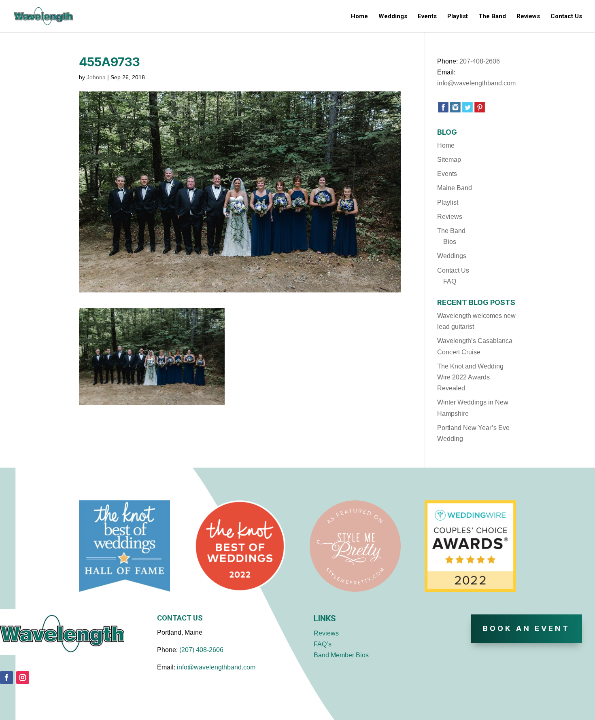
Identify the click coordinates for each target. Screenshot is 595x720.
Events (427, 16)
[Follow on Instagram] (22, 677)
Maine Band (454, 187)
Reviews (528, 16)
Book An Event (526, 628)
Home (359, 16)
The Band (492, 16)
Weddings (392, 16)
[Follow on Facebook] (6, 677)
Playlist (457, 16)
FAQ (449, 281)
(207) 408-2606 (201, 649)
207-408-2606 (479, 61)
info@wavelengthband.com (476, 83)
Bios (449, 241)
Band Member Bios (341, 655)
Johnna (96, 77)
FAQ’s (323, 644)
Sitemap (449, 159)
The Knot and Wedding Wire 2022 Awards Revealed (470, 377)
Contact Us (566, 16)
